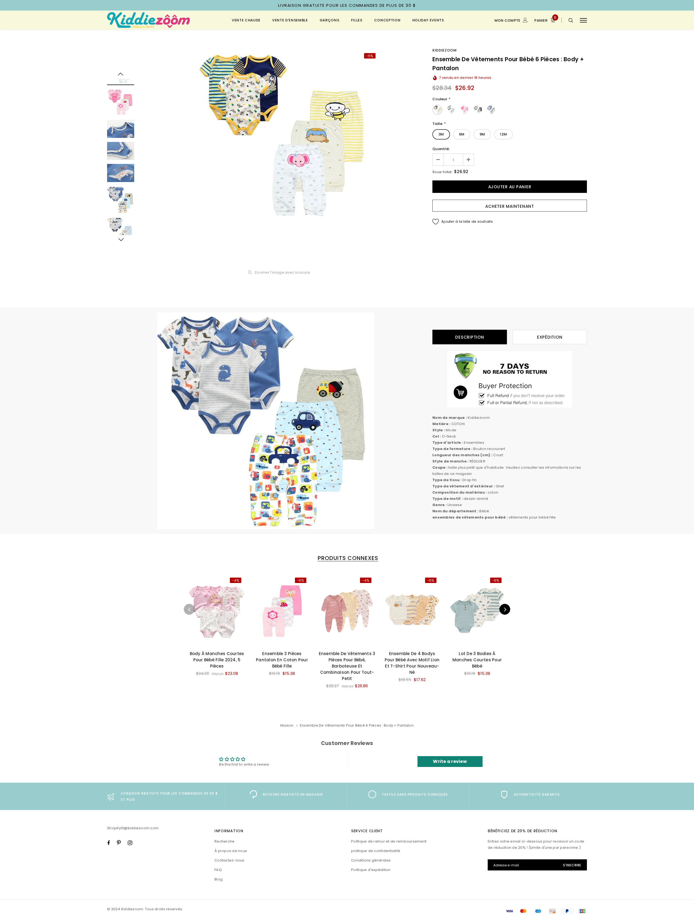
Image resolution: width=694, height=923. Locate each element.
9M (482, 134)
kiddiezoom (444, 50)
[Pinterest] (119, 842)
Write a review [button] (450, 761)
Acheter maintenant (509, 206)
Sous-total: (442, 171)
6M (462, 134)
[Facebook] (108, 842)
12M (503, 134)
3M (441, 134)
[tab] (347, 558)
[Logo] (149, 20)
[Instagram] (130, 842)
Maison (287, 725)
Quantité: (441, 148)
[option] (283, 135)
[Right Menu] (583, 20)
